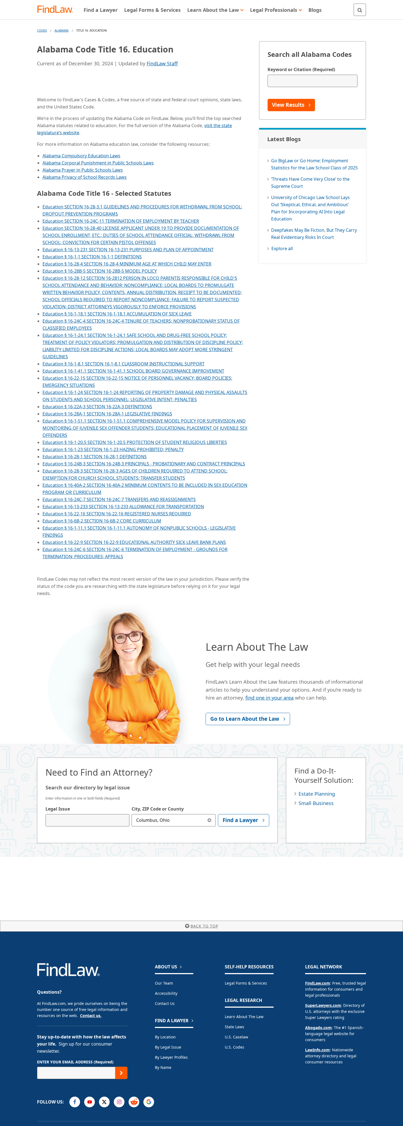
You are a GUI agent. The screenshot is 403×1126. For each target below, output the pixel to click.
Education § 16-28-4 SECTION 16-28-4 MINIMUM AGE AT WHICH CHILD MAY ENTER (126, 264)
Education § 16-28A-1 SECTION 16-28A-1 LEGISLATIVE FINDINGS (107, 414)
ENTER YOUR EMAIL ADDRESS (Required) (75, 1061)
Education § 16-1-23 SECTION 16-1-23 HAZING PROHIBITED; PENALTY (113, 449)
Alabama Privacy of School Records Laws (84, 177)
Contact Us (165, 1003)
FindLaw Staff (162, 63)
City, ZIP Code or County (158, 809)
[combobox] (87, 820)
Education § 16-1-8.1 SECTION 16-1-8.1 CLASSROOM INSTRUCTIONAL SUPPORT (123, 364)
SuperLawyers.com (323, 1005)
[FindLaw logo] (57, 9)
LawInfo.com (317, 1049)
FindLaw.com (317, 983)
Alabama (62, 30)
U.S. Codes (234, 1047)
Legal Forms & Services (246, 983)
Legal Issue (58, 809)
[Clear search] (209, 820)
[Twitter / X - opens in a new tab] (104, 1102)
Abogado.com (318, 1027)
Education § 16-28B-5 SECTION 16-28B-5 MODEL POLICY (99, 271)
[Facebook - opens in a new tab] (74, 1102)
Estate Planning (317, 793)
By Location (165, 1037)
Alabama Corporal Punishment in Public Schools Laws (98, 163)
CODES (42, 30)
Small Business (316, 803)
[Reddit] (134, 1102)
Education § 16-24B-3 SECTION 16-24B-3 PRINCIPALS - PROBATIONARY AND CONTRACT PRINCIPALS (143, 464)
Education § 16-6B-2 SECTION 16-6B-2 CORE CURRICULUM (101, 521)
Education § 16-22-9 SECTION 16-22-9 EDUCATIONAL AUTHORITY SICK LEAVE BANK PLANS (134, 542)
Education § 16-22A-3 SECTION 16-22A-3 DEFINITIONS (97, 407)
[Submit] (121, 1073)
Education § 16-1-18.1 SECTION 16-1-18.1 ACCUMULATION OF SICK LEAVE (117, 314)
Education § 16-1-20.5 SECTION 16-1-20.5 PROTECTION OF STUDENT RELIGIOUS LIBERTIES (134, 442)
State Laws (234, 1026)
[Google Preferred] (148, 1102)
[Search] (360, 10)
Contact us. (90, 1015)
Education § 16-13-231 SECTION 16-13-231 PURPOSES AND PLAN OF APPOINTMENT (128, 250)
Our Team (164, 983)
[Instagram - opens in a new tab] (119, 1102)
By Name (163, 1067)
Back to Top (204, 926)
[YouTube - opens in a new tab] (89, 1102)
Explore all (282, 248)
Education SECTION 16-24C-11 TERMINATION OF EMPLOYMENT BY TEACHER (120, 221)
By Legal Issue (168, 1047)
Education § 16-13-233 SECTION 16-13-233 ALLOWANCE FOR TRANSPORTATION (123, 507)
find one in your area (269, 697)
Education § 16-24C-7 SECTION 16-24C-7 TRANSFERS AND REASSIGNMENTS (119, 499)
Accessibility (166, 993)
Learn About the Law (244, 1016)
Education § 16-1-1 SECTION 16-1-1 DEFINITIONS (92, 257)
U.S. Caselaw (236, 1037)
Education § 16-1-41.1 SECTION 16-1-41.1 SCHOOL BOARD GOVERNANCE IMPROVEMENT (133, 371)
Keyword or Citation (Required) (301, 69)
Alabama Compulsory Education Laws (81, 156)
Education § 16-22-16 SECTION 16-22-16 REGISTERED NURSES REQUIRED (116, 514)
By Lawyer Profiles (171, 1057)
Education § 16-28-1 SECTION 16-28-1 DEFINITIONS (94, 457)
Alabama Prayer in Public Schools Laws (82, 170)
